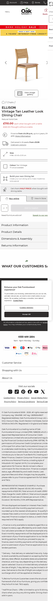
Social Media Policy (39, 398)
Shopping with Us (12, 370)
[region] (26, 300)
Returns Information (14, 245)
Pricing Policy (10, 401)
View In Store (40, 198)
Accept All (26, 314)
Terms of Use (42, 401)
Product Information (14, 225)
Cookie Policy (9, 398)
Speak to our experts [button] (42, 215)
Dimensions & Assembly (16, 238)
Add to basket (31, 208)
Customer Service (11, 363)
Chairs (10, 102)
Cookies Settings (26, 307)
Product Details (11, 231)
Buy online (14, 198)
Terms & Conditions (26, 401)
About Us (7, 378)
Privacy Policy (23, 398)
